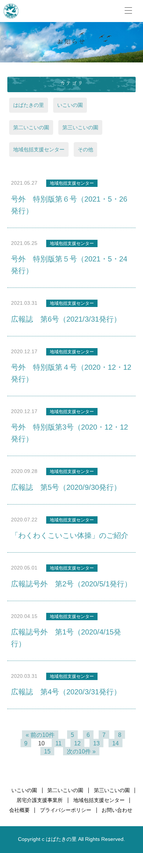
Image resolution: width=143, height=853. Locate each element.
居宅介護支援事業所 (39, 800)
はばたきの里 (28, 105)
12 (77, 743)
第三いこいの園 (80, 127)
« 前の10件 (40, 735)
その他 (85, 149)
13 (96, 743)
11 (58, 743)
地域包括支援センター (39, 149)
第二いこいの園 (31, 127)
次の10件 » (81, 751)
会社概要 (19, 810)
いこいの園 (70, 105)
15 (47, 751)
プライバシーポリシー (65, 810)
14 (115, 743)
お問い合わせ (117, 810)
